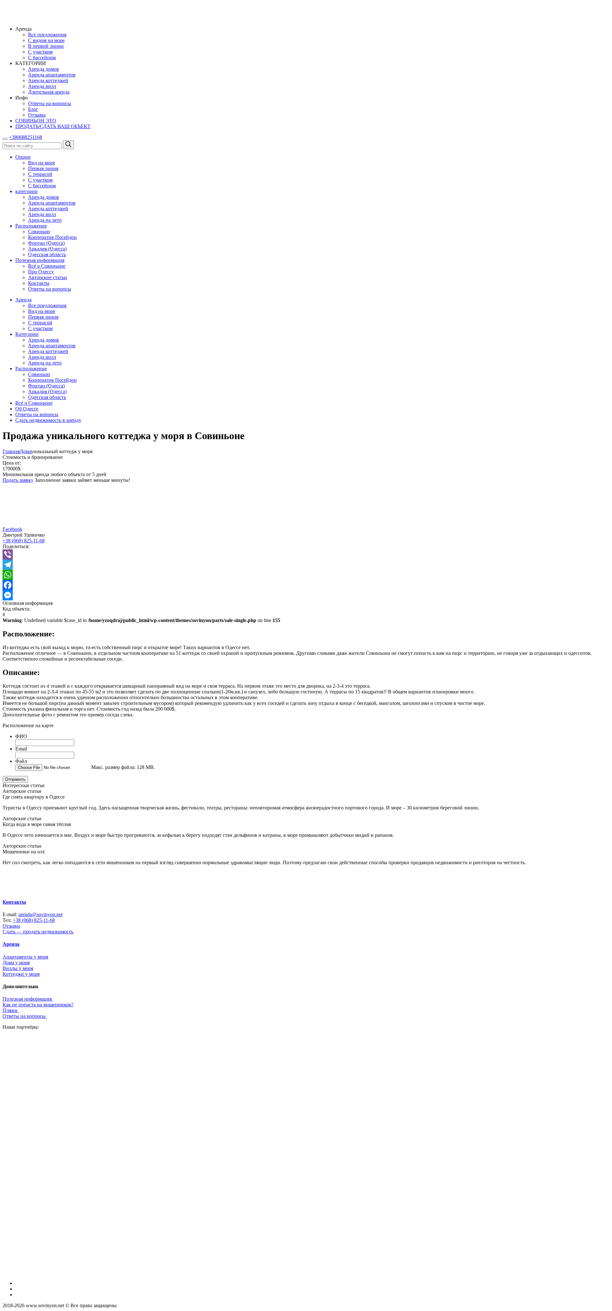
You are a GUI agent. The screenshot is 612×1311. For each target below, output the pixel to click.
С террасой (40, 174)
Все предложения (47, 34)
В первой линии (46, 46)
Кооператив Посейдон (52, 237)
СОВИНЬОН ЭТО (35, 120)
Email (21, 748)
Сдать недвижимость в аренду (48, 420)
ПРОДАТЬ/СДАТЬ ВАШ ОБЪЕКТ (53, 126)
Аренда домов (43, 69)
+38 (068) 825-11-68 (24, 540)
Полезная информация (39, 260)
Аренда (23, 299)
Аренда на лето (45, 220)
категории (26, 191)
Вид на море (41, 162)
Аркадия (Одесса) (47, 248)
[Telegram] (306, 565)
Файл (21, 761)
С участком (40, 51)
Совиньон (39, 231)
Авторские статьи (47, 277)
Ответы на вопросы (49, 103)
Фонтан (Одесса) (46, 243)
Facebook (12, 529)
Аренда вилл (42, 86)
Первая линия (43, 168)
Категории (27, 334)
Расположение (31, 225)
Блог (33, 109)
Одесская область (47, 254)
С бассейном (42, 57)
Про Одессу (41, 271)
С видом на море (46, 40)
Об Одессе (26, 408)
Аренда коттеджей (48, 80)
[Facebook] (306, 585)
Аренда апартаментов (52, 74)
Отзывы (37, 115)
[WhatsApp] (306, 575)
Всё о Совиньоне (46, 266)
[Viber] (306, 554)
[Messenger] (306, 595)
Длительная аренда (48, 92)
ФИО (21, 736)
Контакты (38, 283)
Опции (23, 157)
